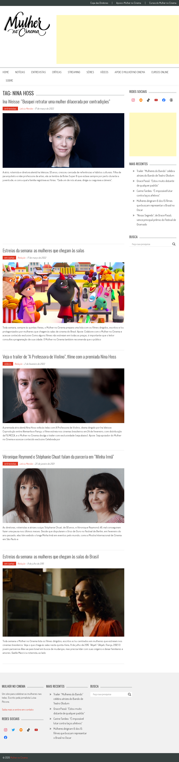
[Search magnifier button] (173, 244)
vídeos (104, 72)
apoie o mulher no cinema (130, 72)
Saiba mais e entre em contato (18, 709)
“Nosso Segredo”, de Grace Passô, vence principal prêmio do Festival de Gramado (156, 220)
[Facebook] (164, 100)
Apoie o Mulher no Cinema (128, 3)
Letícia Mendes (26, 108)
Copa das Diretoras (99, 3)
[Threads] (171, 100)
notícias (20, 72)
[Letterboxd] (141, 100)
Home (6, 72)
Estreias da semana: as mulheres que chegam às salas (43, 250)
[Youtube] (156, 100)
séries (90, 72)
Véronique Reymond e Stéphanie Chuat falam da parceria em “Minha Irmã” (58, 456)
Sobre (9, 80)
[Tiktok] (148, 100)
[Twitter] (13, 730)
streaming (74, 72)
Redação (21, 257)
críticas (57, 72)
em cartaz (9, 257)
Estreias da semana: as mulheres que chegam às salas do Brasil (51, 556)
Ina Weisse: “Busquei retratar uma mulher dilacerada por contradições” (56, 101)
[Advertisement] (117, 39)
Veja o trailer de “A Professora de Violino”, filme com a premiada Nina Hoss (59, 356)
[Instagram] (133, 100)
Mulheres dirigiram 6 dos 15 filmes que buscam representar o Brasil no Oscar (156, 205)
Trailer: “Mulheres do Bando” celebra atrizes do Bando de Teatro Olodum (68, 699)
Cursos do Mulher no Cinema (162, 3)
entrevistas (38, 72)
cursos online (160, 72)
